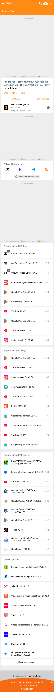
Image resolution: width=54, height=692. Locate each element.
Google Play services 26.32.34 (24, 444)
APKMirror (11, 3)
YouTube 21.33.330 (20, 481)
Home (4, 11)
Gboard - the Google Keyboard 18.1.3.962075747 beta (25, 539)
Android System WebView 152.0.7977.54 (23, 491)
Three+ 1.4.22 (17, 615)
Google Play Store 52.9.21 (23, 520)
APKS (5, 93)
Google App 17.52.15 (20, 549)
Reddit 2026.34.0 (18, 406)
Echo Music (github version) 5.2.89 (26, 282)
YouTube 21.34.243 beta (22, 396)
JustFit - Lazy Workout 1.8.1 (24, 605)
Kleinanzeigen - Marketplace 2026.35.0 (28, 567)
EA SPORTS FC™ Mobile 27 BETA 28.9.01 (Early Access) (26, 462)
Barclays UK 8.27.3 (19, 644)
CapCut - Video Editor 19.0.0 (24, 273)
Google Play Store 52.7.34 (23, 292)
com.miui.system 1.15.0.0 (22, 387)
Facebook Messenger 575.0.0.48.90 (27, 472)
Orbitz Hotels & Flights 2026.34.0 (26, 576)
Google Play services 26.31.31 (24, 416)
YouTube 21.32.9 (18, 435)
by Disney (15, 108)
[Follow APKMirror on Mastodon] (20, 170)
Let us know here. (33, 676)
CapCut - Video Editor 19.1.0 (24, 263)
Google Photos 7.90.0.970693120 (26, 501)
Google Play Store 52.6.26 (23, 301)
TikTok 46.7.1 (17, 530)
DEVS (23, 93)
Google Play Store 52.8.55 (23, 321)
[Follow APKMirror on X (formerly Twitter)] (7, 170)
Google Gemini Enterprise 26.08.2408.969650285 (22, 653)
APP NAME (15, 99)
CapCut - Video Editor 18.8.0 (24, 253)
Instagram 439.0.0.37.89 (22, 340)
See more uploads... (27, 662)
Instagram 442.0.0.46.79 (22, 377)
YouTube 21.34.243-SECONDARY (26, 425)
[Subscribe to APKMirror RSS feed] (46, 170)
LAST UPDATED (43, 99)
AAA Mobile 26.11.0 (20, 586)
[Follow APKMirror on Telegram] (33, 170)
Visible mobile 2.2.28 (20, 634)
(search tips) (10, 88)
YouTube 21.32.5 (18, 311)
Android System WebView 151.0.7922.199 (23, 510)
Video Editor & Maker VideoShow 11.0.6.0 (30, 596)
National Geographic (20, 104)
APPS (14, 93)
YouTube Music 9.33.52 (21, 330)
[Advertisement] (27, 47)
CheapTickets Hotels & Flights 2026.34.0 (29, 625)
